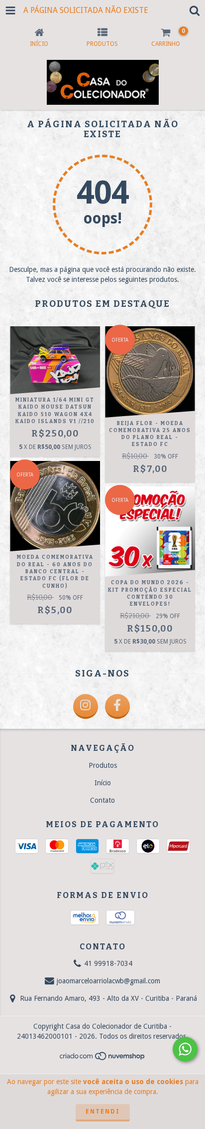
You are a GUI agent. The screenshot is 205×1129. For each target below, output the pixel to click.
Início (103, 783)
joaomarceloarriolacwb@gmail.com (108, 981)
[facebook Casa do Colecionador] (117, 706)
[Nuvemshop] (102, 1059)
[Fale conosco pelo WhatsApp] (185, 1049)
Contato (102, 800)
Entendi (103, 1111)
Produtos (103, 765)
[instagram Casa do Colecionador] (85, 706)
